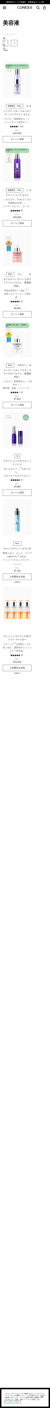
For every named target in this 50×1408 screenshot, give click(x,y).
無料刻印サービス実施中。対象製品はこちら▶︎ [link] (25, 2)
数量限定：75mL (14, 106)
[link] (17, 80)
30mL (10, 274)
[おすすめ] (14, 43)
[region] (25, 1398)
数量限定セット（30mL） (28, 365)
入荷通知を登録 (17, 576)
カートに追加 (17, 139)
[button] (45, 8)
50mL (20, 274)
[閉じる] (42, 1397)
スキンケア (10, 34)
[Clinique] (25, 7)
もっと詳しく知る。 (12, 1402)
